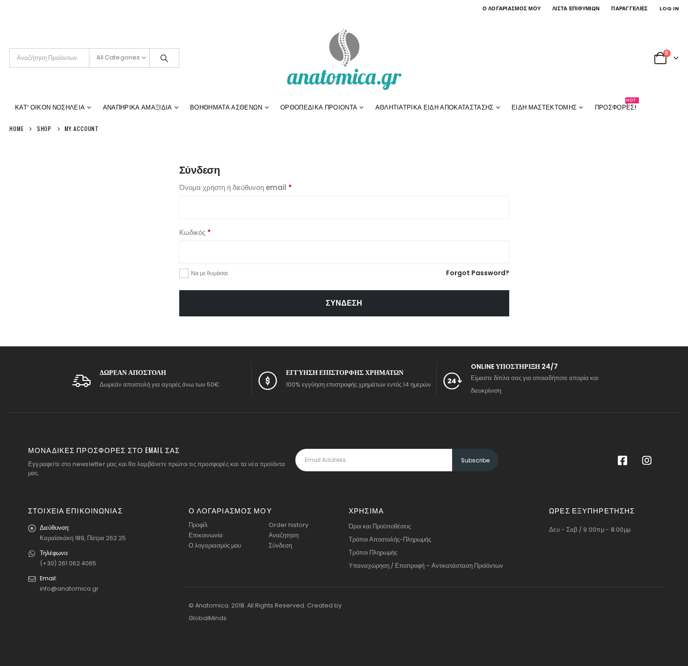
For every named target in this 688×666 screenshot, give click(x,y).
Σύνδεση (344, 303)
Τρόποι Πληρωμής (373, 552)
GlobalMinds (208, 618)
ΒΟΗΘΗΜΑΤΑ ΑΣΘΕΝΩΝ (226, 107)
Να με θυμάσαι (209, 273)
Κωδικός (210, 232)
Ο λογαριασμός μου (215, 545)
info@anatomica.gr (69, 589)
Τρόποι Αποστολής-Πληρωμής (390, 539)
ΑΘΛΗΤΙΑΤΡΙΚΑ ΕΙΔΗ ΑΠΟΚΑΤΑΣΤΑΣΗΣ (434, 107)
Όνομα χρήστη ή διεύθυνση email (250, 187)
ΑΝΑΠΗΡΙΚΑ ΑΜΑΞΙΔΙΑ (137, 107)
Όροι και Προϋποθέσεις (380, 526)
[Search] (164, 58)
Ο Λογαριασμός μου (512, 8)
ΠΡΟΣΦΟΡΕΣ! (616, 106)
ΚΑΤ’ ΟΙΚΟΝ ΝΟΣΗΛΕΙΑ (50, 107)
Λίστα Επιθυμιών (576, 8)
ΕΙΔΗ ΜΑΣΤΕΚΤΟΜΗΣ (544, 107)
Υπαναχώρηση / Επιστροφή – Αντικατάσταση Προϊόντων (426, 566)
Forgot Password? (477, 273)
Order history (288, 525)
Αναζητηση (284, 535)
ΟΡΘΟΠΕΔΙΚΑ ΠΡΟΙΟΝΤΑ (318, 107)
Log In (669, 8)
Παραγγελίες (629, 8)
